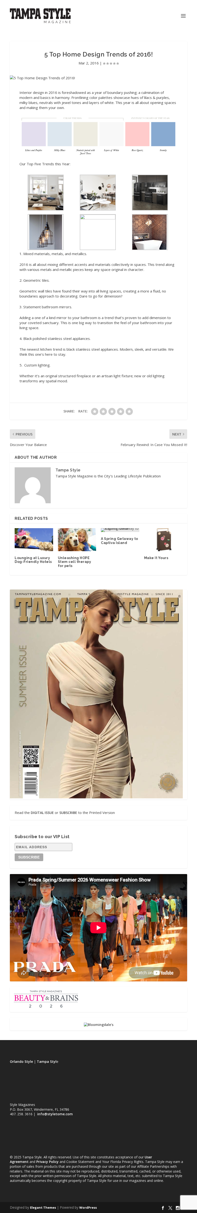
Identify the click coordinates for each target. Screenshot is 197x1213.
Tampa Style (67, 470)
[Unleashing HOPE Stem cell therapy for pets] (77, 539)
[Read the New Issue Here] (96, 797)
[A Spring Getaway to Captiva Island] (120, 530)
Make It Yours (156, 558)
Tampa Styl (46, 1061)
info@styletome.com (55, 1114)
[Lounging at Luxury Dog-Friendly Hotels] (34, 539)
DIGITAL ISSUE (42, 812)
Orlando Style (21, 1061)
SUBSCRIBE (68, 812)
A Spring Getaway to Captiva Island (119, 541)
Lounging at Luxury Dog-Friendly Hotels (33, 560)
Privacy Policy (47, 1161)
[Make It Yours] (163, 539)
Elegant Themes (43, 1207)
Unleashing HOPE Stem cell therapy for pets (74, 562)
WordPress (88, 1207)
